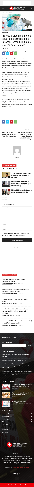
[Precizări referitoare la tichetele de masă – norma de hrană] (6, 395)
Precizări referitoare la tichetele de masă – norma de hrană (21, 393)
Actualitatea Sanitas (6, 283)
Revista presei (9, 12)
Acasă (3, 12)
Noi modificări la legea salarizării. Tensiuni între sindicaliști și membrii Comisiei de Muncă (25, 136)
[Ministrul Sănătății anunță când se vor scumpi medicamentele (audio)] (6, 192)
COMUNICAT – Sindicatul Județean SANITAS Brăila (14, 360)
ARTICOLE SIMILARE (9, 166)
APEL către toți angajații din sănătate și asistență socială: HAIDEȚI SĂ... (22, 385)
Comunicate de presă (7, 303)
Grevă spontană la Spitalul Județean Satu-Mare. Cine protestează (9, 134)
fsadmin (8, 51)
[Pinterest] (11, 53)
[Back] (17, 154)
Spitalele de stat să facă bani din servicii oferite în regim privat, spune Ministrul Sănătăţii (21, 184)
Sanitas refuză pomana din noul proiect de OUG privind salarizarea (15, 355)
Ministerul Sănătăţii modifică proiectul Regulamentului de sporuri (21, 402)
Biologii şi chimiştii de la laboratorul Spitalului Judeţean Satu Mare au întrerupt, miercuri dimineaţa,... (15, 311)
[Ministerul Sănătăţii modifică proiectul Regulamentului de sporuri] (6, 404)
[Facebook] (3, 53)
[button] (3, 8)
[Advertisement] (17, 3)
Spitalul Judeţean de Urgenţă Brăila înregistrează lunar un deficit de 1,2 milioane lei (21, 175)
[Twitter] (7, 53)
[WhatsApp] (15, 53)
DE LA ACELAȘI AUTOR (10, 168)
